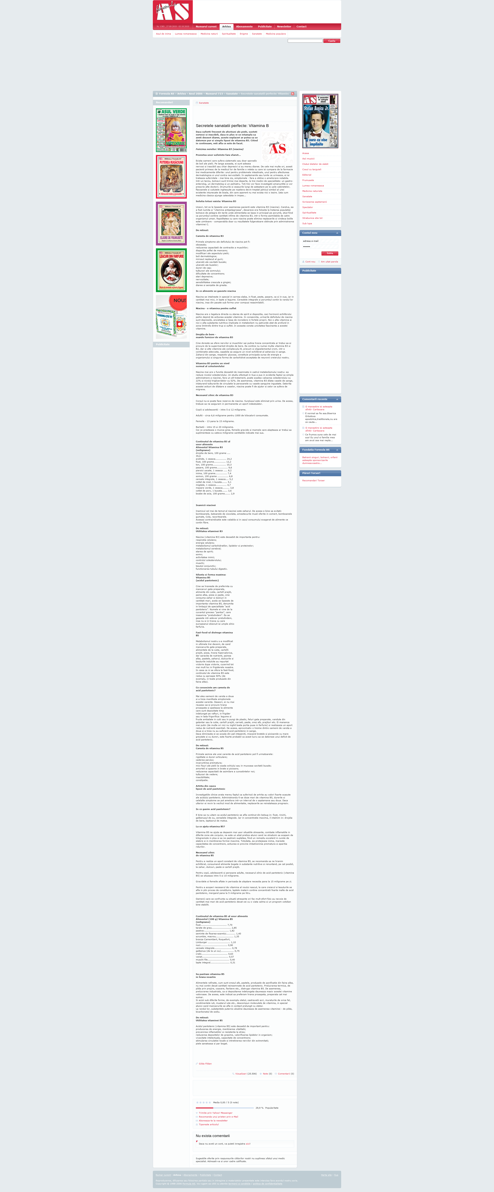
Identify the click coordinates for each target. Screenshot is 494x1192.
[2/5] (200, 1102)
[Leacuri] (171, 178)
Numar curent (163, 1175)
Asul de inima (163, 33)
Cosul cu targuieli (311, 169)
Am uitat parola (329, 261)
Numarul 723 (214, 93)
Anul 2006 (196, 93)
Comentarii (286, 1073)
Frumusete (308, 180)
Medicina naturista (312, 191)
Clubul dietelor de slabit (315, 164)
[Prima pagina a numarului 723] (320, 121)
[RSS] (292, 93)
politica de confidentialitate (267, 1183)
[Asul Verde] (171, 131)
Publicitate (265, 26)
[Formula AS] (173, 11)
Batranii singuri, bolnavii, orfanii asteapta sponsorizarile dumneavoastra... (320, 460)
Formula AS (166, 93)
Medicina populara (276, 33)
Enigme (244, 33)
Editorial (306, 174)
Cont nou (310, 261)
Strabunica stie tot (312, 218)
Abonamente (244, 26)
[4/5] (206, 1102)
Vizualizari (246, 1073)
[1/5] (197, 1102)
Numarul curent (206, 26)
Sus (336, 1175)
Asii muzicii (308, 158)
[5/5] (209, 1102)
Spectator (307, 207)
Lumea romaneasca (186, 33)
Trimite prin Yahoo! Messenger (216, 1113)
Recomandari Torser (313, 480)
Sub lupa (307, 223)
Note (267, 1073)
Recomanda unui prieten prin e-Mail (218, 1116)
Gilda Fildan (205, 1063)
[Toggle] (337, 233)
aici (248, 1143)
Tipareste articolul (209, 1124)
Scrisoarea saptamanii (314, 201)
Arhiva (226, 26)
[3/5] (203, 1102)
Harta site (326, 1175)
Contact (301, 26)
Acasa (305, 153)
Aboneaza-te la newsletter (213, 1120)
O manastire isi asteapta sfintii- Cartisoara (318, 408)
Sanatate (257, 33)
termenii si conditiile (239, 1183)
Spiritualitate (229, 33)
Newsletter (284, 26)
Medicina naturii (209, 33)
